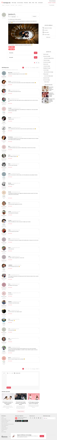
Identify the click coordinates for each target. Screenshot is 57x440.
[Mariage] (6, 3)
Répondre (8, 387)
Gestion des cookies (4, 422)
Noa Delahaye (10, 137)
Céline (9, 90)
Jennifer (9, 211)
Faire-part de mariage (46, 56)
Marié (33, 2)
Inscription (54, 2)
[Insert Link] (12, 373)
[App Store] (18, 421)
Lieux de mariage (20, 2)
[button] (35, 63)
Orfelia (9, 230)
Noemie (9, 357)
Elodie (9, 163)
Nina (9, 310)
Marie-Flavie (10, 72)
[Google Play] (25, 421)
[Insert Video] (18, 373)
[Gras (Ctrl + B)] (7, 373)
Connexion (50, 2)
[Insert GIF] (19, 373)
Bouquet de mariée (46, 77)
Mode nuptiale (46, 32)
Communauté (40, 2)
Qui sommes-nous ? (4, 429)
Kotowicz (9, 292)
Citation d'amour (46, 81)
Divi (8, 98)
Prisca (9, 284)
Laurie (9, 238)
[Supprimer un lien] (11, 373)
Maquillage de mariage (46, 68)
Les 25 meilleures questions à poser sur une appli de (33, 403)
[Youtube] (38, 418)
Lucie (9, 338)
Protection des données (4, 421)
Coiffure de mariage (46, 60)
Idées (36, 2)
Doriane (9, 81)
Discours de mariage (46, 79)
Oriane (9, 173)
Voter (36, 52)
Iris (8, 15)
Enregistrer (34, 16)
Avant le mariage (46, 34)
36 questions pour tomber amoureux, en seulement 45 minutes (21, 403)
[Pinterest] (34, 418)
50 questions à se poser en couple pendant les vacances (8, 403)
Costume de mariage (46, 66)
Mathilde (9, 117)
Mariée (30, 2)
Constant (9, 220)
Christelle (9, 108)
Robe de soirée (45, 64)
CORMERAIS (10, 265)
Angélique (10, 301)
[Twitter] (32, 418)
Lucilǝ (9, 274)
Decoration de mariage (46, 62)
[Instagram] (36, 418)
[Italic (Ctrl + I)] (9, 373)
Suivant (37, 67)
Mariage (3, 5)
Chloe (9, 319)
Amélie (9, 247)
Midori (9, 146)
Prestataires (26, 2)
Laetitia (9, 347)
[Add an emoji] (14, 373)
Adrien (9, 155)
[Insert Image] (16, 373)
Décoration (46, 30)
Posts (16, 5)
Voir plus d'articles (21, 411)
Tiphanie (9, 127)
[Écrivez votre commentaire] (22, 379)
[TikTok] (40, 418)
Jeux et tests (12, 5)
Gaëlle (9, 256)
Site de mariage (3, 431)
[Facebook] (30, 418)
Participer (41, 436)
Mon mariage (14, 2)
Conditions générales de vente (5, 420)
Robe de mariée (45, 54)
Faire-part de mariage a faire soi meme (49, 58)
